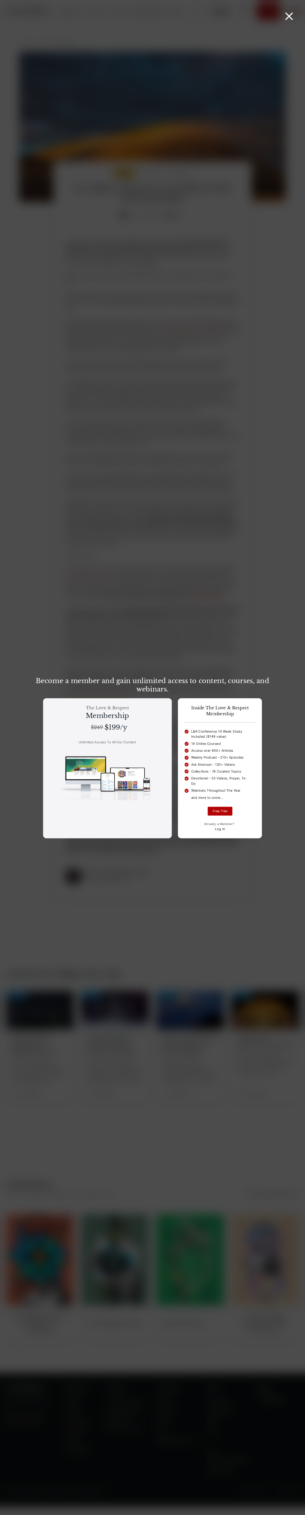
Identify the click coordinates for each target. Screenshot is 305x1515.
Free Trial (220, 811)
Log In (220, 829)
